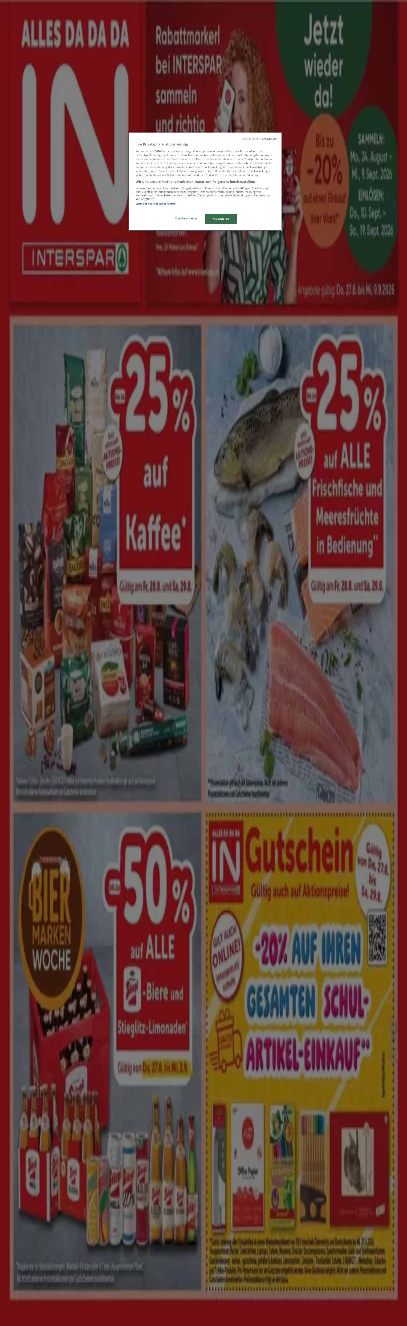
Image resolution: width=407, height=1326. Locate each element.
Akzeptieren (221, 218)
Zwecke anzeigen (186, 218)
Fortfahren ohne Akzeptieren (260, 138)
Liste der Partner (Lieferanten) (156, 203)
